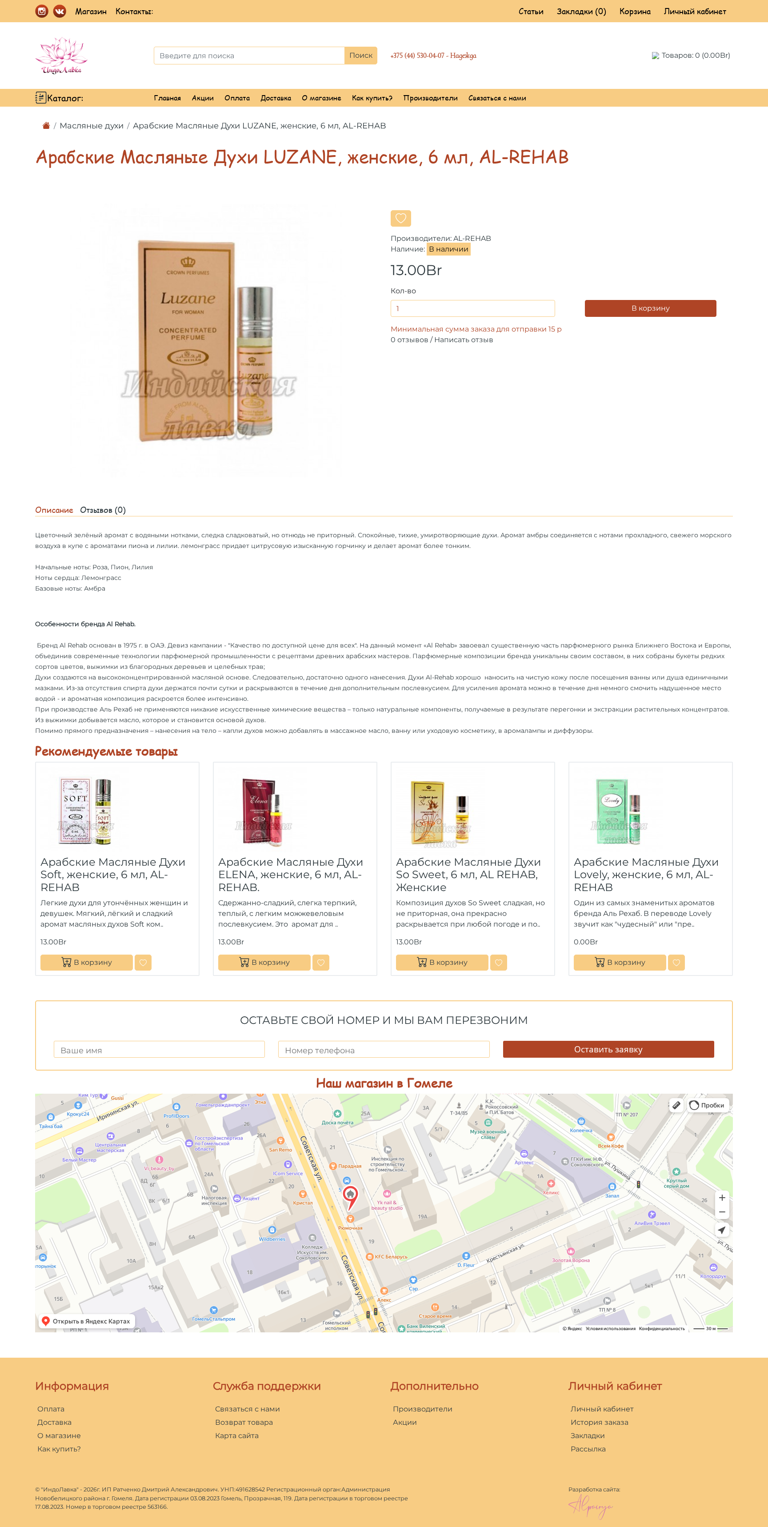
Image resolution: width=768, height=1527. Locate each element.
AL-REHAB (472, 238)
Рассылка (588, 1449)
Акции (203, 97)
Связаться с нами (497, 97)
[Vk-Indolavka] (59, 10)
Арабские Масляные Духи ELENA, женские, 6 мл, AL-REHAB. (291, 874)
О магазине (321, 97)
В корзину (651, 308)
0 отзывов (409, 340)
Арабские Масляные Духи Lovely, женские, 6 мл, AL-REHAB (646, 874)
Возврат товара (244, 1422)
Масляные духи (92, 126)
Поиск (360, 55)
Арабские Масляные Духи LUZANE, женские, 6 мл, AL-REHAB (259, 126)
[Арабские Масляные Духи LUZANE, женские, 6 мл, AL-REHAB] (206, 340)
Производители (430, 97)
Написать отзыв (463, 340)
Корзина (635, 11)
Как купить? (372, 97)
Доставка (275, 97)
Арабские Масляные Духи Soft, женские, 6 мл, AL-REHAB (113, 874)
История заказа (599, 1422)
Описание (54, 509)
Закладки (588, 1435)
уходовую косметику (461, 731)
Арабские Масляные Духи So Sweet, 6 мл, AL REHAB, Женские (468, 874)
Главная (167, 97)
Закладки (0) (581, 11)
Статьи (531, 11)
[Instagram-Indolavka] (41, 10)
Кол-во (403, 291)
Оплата (237, 97)
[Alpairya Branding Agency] (590, 1506)
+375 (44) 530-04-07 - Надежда (433, 55)
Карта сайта (237, 1435)
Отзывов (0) (103, 509)
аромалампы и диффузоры (548, 731)
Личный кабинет (695, 11)
